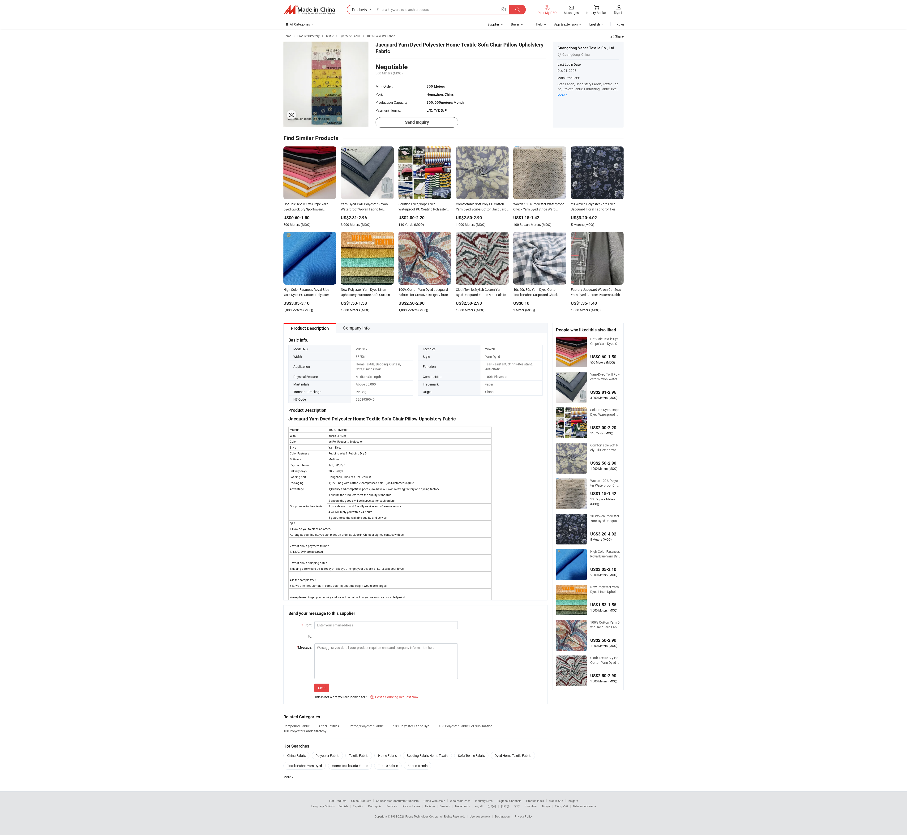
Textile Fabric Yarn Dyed (304, 765)
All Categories (300, 24)
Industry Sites (483, 801)
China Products (361, 801)
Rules (620, 24)
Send (321, 687)
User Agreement (480, 816)
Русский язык (411, 806)
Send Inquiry (417, 122)
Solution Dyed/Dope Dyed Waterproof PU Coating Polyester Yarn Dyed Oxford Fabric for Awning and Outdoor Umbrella (604, 412)
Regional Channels (509, 801)
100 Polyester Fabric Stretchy (304, 731)
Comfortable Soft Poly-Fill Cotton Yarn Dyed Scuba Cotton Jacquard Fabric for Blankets (604, 447)
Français (392, 806)
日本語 (505, 806)
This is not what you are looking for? (340, 697)
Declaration (502, 816)
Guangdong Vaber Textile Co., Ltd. (586, 48)
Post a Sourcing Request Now (394, 697)
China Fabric (296, 755)
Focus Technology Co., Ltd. (422, 816)
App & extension (566, 24)
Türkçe (546, 806)
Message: (304, 647)
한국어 (492, 806)
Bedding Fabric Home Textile (427, 755)
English (343, 806)
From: (306, 625)
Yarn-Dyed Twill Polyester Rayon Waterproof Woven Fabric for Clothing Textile (605, 376)
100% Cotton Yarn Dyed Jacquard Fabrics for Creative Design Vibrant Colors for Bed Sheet (605, 624)
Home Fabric (387, 755)
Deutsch (445, 806)
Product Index (535, 801)
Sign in (619, 12)
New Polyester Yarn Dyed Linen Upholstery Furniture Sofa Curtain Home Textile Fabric (604, 589)
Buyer (515, 24)
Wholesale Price (460, 801)
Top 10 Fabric (388, 765)
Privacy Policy (524, 816)
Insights (573, 801)
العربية (479, 806)
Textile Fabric (358, 755)
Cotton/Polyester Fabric (366, 726)
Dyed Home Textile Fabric (513, 755)
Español (358, 806)
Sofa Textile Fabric (471, 755)
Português (374, 806)
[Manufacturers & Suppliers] (309, 10)
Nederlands (462, 806)
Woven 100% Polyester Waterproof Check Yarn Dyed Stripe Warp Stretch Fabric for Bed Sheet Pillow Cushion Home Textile (605, 483)
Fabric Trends (418, 765)
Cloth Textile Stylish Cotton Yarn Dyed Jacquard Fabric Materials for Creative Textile (605, 660)
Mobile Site (556, 801)
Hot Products (337, 801)
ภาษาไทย (531, 806)
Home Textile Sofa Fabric (350, 765)
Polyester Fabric (327, 755)
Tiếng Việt (561, 806)
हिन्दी (517, 806)
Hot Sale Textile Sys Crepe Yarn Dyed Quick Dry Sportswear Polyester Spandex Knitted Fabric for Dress (605, 341)
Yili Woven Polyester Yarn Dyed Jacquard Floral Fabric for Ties (604, 518)
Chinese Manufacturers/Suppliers (397, 801)
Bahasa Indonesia (584, 806)
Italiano (430, 806)
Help (539, 24)
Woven (490, 349)
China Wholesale (434, 801)
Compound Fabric (296, 726)
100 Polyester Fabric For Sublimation (465, 726)
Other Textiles (329, 726)
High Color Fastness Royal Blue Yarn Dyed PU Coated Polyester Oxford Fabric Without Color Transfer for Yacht (605, 554)
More (561, 95)
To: (310, 636)
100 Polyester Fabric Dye (411, 726)
